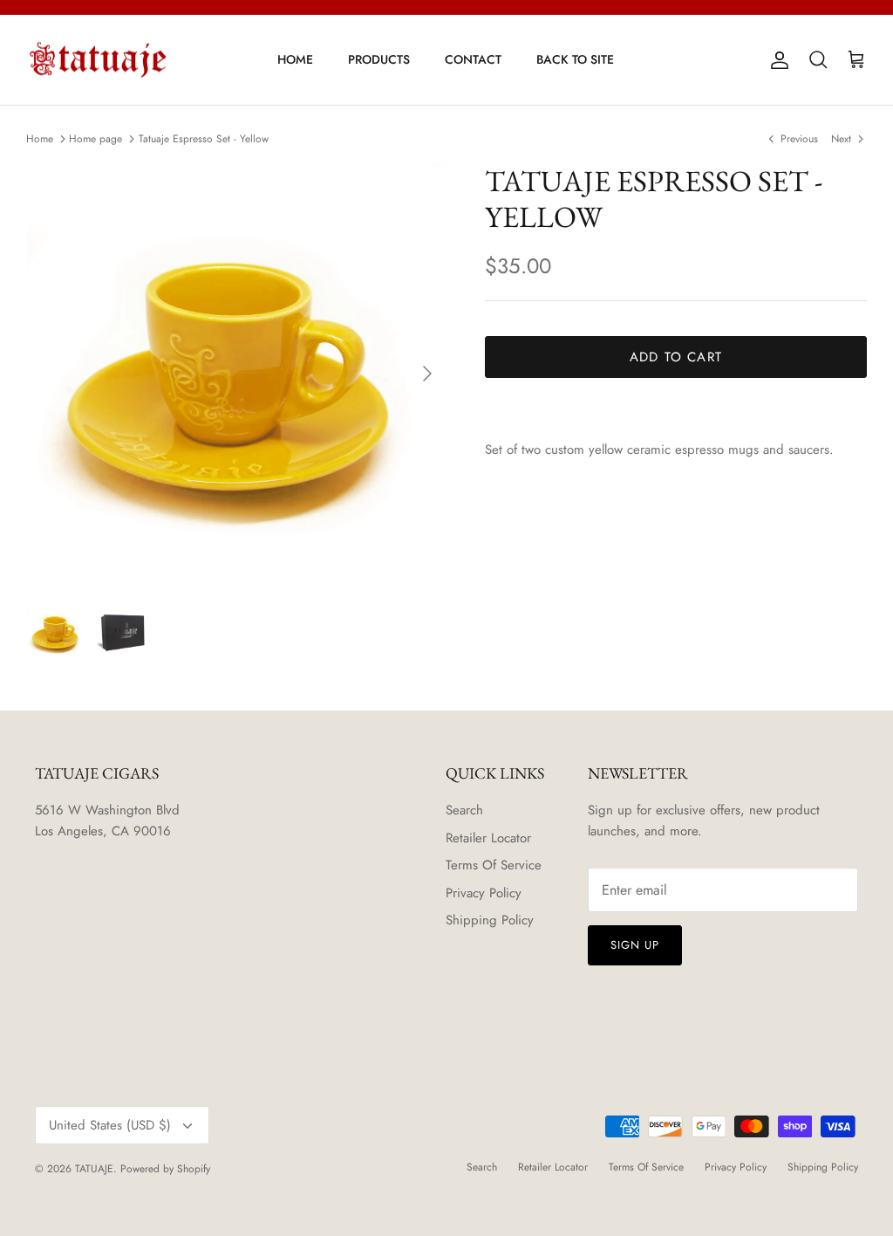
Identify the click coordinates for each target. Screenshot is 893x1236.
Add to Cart (676, 357)
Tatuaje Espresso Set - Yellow (204, 139)
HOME (295, 59)
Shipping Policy (490, 920)
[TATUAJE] (98, 60)
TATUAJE (94, 1169)
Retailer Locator (488, 838)
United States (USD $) (110, 1125)
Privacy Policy (483, 893)
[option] (236, 373)
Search (464, 810)
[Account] (776, 60)
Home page (95, 139)
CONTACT (473, 59)
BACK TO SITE (575, 59)
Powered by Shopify (165, 1169)
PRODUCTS (379, 59)
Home (39, 139)
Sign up (634, 945)
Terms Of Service (494, 865)
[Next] (427, 373)
